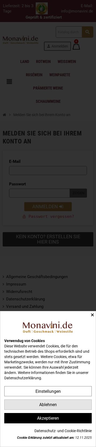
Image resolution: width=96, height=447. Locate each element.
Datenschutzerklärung (22, 378)
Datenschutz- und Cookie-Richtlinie (63, 431)
